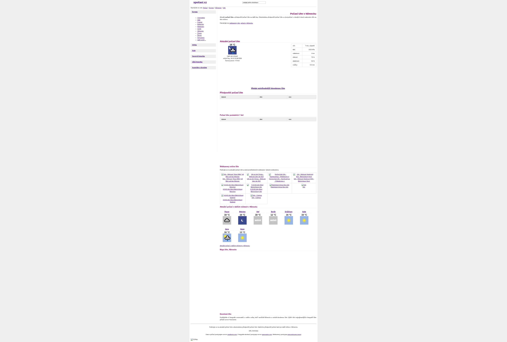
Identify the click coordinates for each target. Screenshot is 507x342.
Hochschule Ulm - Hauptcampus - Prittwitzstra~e (279, 180)
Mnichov (242, 212)
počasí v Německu (247, 23)
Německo (218, 8)
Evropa (211, 8)
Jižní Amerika (197, 62)
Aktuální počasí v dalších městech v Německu (235, 245)
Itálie (198, 20)
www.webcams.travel (294, 334)
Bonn (242, 229)
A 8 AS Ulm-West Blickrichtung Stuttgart (232, 201)
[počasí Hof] (258, 224)
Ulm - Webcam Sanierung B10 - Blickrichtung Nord (304, 180)
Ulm (224, 8)
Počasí (205, 8)
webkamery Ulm (234, 23)
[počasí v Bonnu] (242, 241)
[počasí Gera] (227, 241)
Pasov (227, 212)
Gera (227, 229)
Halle (304, 212)
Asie (194, 51)
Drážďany (288, 212)
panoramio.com (267, 334)
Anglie (199, 29)
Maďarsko (200, 26)
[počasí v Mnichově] (242, 224)
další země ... (201, 40)
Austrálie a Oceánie (199, 68)
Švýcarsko (200, 37)
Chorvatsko (201, 17)
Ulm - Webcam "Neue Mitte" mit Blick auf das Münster (233, 180)
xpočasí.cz (200, 2)
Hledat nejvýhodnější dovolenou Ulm (268, 88)
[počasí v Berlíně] (273, 224)
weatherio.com (232, 334)
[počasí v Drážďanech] (289, 224)
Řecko (199, 35)
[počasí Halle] (304, 224)
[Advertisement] (268, 32)
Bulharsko (200, 24)
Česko (199, 33)
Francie (199, 22)
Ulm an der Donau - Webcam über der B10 (256, 180)
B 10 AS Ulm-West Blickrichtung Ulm (256, 190)
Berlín (273, 212)
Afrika (194, 45)
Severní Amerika (198, 56)
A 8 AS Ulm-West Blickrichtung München (232, 190)
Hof (258, 212)
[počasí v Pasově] (227, 224)
